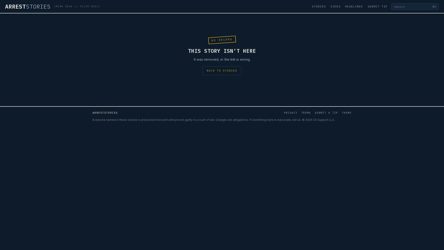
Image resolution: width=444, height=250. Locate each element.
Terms (306, 112)
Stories (319, 6)
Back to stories (222, 70)
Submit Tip (378, 6)
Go (434, 6)
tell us (297, 120)
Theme (347, 112)
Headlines (354, 6)
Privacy (291, 112)
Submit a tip (326, 112)
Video (335, 6)
